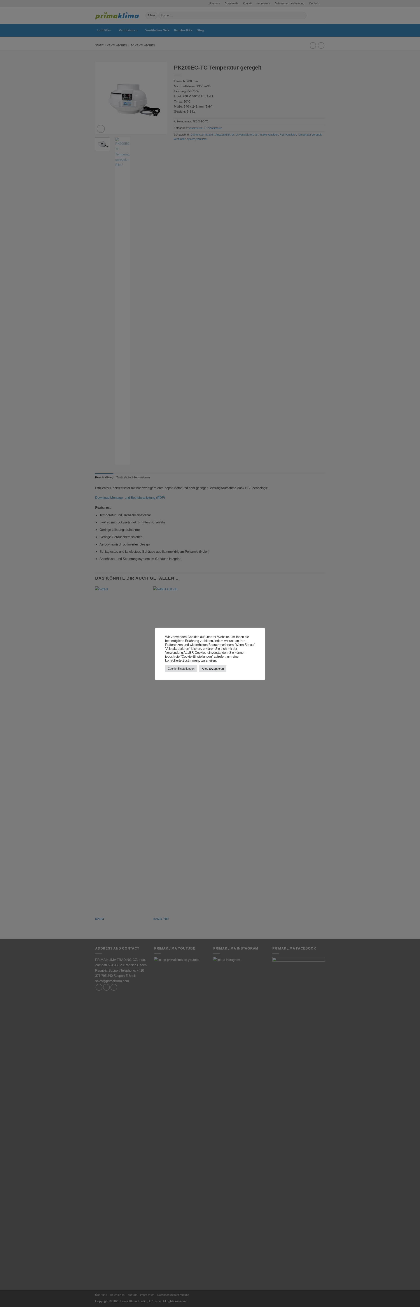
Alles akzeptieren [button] (213, 668)
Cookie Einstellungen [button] (181, 668)
